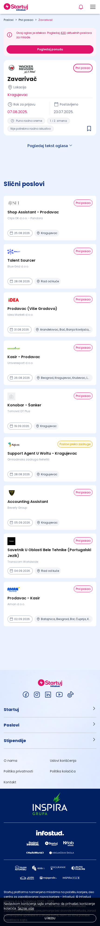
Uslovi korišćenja (63, 760)
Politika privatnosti (18, 771)
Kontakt (10, 782)
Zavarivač (45, 20)
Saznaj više (26, 908)
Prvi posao (26, 20)
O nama (10, 760)
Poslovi (8, 20)
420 (63, 33)
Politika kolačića (63, 771)
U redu (50, 918)
